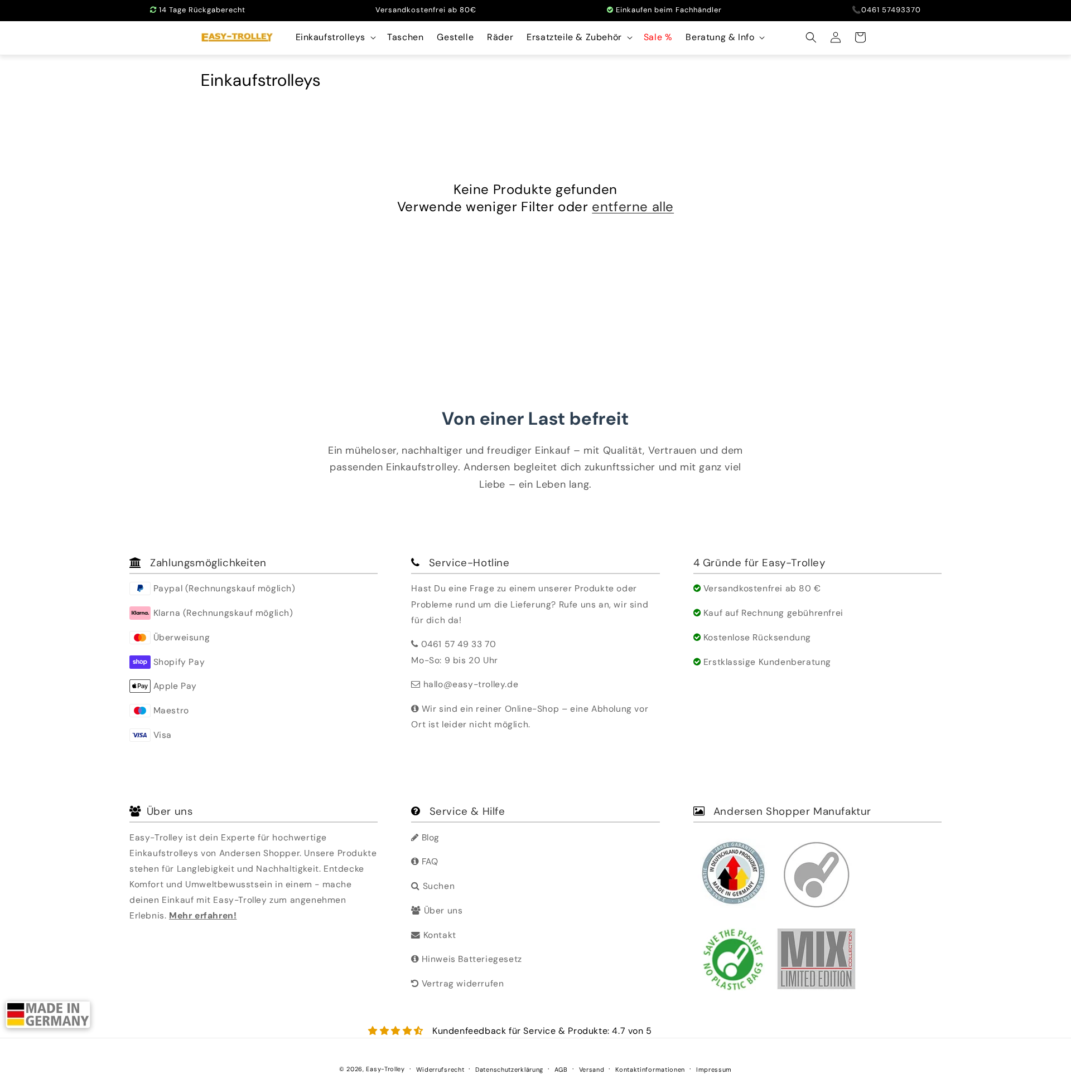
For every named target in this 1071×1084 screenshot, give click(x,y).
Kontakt (438, 935)
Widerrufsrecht (440, 1069)
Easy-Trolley (385, 1069)
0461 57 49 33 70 (458, 644)
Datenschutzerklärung (509, 1069)
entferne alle (633, 206)
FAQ (428, 861)
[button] (335, 37)
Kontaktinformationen (650, 1069)
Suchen (437, 886)
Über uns (441, 910)
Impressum (714, 1069)
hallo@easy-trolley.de (471, 684)
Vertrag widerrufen (461, 983)
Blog (429, 837)
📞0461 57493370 (886, 9)
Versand (592, 1069)
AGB (561, 1069)
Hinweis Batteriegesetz (470, 959)
